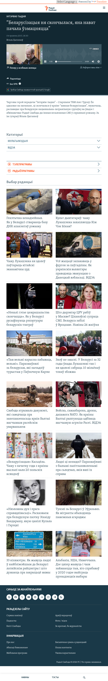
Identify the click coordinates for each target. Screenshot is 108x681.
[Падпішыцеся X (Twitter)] (22, 597)
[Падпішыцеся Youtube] (28, 597)
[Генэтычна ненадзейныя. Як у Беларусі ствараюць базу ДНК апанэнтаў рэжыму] (29, 201)
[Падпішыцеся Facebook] (15, 597)
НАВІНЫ (25, 677)
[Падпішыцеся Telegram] (54, 597)
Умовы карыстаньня (65, 653)
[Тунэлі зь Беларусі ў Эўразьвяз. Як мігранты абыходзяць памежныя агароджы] (79, 492)
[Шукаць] (84, 677)
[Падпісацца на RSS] (61, 597)
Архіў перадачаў (63, 615)
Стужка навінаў (14, 615)
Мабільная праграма (16, 653)
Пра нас (10, 642)
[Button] (14, 79)
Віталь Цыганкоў (14, 40)
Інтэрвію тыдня (16, 16)
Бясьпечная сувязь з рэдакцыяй (70, 642)
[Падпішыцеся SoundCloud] (41, 597)
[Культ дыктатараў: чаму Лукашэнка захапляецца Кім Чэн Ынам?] (79, 201)
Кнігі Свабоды (13, 626)
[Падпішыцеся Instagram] (48, 597)
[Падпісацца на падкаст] (35, 597)
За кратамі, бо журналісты (68, 626)
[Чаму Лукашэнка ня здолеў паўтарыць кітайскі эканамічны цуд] (29, 245)
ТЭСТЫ (55, 677)
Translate (102, 2)
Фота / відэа (61, 621)
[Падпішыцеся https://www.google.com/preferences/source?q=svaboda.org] (9, 597)
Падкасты (11, 621)
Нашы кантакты (63, 648)
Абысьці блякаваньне (17, 648)
